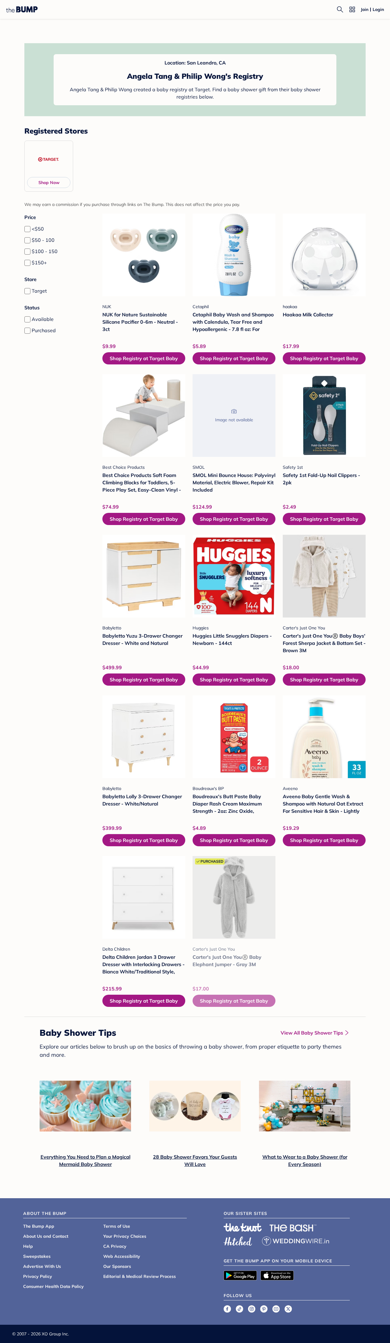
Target (39, 291)
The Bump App (38, 1226)
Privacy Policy (37, 1276)
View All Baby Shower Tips (312, 1033)
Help (28, 1246)
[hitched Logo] (238, 1240)
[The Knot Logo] (243, 1227)
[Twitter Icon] (288, 1309)
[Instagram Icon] (251, 1309)
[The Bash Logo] (293, 1228)
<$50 (38, 229)
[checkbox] (27, 229)
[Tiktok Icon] (239, 1309)
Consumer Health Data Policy (53, 1286)
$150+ (39, 262)
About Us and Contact (45, 1236)
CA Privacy (114, 1246)
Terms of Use (116, 1226)
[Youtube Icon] (276, 1309)
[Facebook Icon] (227, 1309)
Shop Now (48, 182)
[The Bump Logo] (22, 9)
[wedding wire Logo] (295, 1240)
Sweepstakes (37, 1256)
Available (43, 319)
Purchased (44, 330)
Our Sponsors (117, 1266)
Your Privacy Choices (124, 1236)
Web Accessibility (121, 1256)
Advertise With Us (42, 1266)
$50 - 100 (43, 240)
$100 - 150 (45, 251)
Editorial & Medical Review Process (139, 1276)
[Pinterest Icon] (264, 1309)
